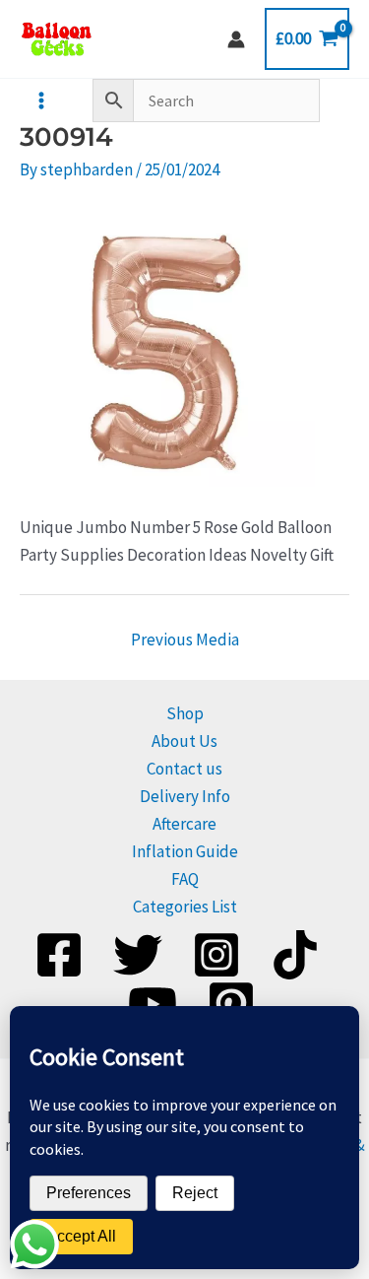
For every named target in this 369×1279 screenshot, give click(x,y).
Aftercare (184, 824)
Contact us (184, 768)
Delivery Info (185, 796)
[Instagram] (216, 954)
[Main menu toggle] (41, 100)
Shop (185, 713)
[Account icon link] (236, 39)
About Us (184, 741)
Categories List (185, 906)
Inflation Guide (185, 851)
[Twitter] (137, 954)
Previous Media (185, 639)
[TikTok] (295, 954)
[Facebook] (59, 954)
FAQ (185, 879)
